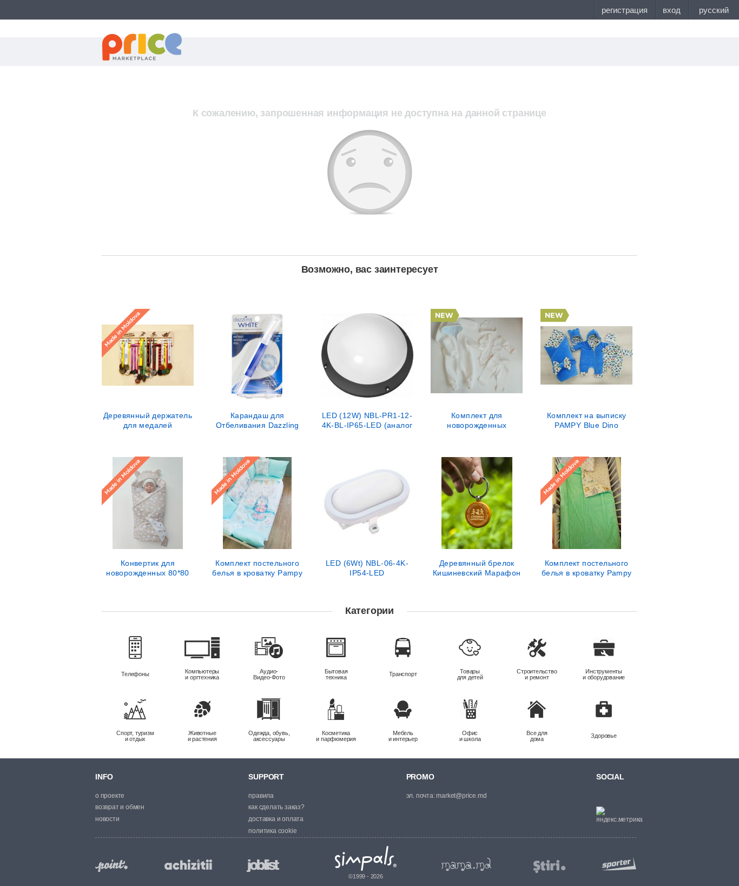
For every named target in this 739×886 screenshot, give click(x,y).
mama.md (466, 864)
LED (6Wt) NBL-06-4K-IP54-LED (367, 568)
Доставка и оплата (275, 819)
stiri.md (549, 867)
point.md (111, 865)
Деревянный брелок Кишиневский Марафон (477, 568)
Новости (107, 819)
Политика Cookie (272, 831)
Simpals (366, 858)
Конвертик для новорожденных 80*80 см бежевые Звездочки (147, 568)
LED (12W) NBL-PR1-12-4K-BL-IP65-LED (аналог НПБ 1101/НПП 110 (367, 420)
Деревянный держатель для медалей (147, 420)
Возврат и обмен (119, 807)
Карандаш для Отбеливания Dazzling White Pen (257, 420)
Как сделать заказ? (276, 807)
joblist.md (263, 865)
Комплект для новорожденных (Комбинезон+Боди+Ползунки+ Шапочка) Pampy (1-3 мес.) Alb (477, 420)
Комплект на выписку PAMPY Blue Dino (586, 420)
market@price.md (461, 795)
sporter (616, 863)
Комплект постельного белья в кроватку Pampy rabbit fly (257, 568)
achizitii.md (188, 864)
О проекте (109, 795)
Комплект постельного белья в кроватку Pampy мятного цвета (587, 568)
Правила (261, 795)
